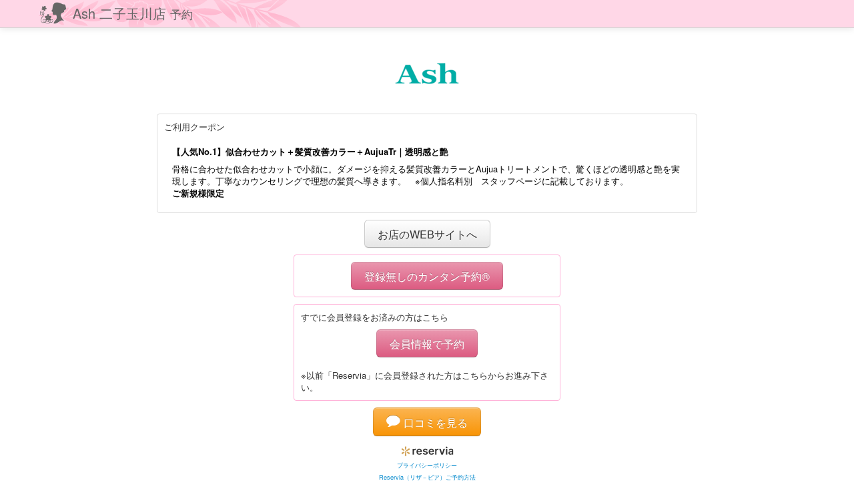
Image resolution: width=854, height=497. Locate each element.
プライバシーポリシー (427, 465)
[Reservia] (427, 448)
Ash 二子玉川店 (133, 13)
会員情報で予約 (427, 343)
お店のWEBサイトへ (427, 234)
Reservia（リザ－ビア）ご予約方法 (427, 477)
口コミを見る (434, 422)
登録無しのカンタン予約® (427, 276)
